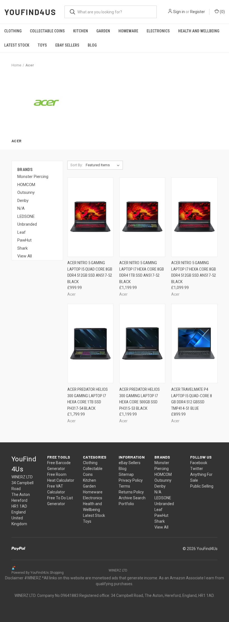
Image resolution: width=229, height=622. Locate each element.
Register (197, 11)
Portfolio (126, 504)
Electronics (158, 31)
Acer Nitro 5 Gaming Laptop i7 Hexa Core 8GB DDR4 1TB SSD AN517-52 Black (141, 272)
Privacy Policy (131, 480)
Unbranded (27, 224)
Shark (22, 248)
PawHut (24, 240)
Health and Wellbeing (198, 31)
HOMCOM (26, 184)
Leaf (21, 232)
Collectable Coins (47, 31)
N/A (21, 208)
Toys (42, 45)
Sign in (179, 11)
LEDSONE (26, 216)
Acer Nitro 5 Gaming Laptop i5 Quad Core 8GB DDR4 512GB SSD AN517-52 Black (89, 272)
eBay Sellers (67, 45)
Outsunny (26, 192)
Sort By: (76, 165)
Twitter (196, 468)
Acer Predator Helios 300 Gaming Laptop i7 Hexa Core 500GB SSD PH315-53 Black (139, 399)
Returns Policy (131, 492)
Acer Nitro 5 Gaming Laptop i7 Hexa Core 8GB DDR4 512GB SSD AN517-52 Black (193, 272)
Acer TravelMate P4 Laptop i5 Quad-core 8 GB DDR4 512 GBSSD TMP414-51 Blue (191, 399)
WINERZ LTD (118, 570)
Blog (92, 45)
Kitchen (80, 31)
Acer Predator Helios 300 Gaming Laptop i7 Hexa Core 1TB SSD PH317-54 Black (87, 399)
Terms (124, 486)
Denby (22, 200)
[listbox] (104, 165)
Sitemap (126, 474)
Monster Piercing (32, 176)
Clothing (13, 31)
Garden (103, 31)
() (222, 11)
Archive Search (132, 498)
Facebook (198, 463)
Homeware (128, 31)
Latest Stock (16, 45)
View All (24, 256)
